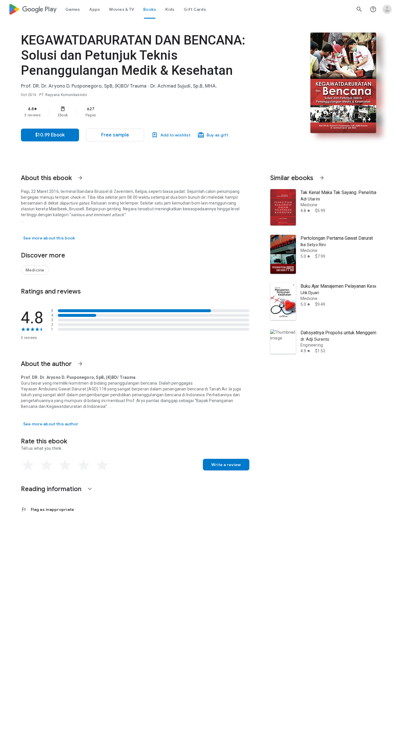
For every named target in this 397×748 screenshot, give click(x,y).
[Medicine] (35, 270)
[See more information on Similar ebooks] (322, 178)
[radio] (28, 465)
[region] (137, 111)
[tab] (73, 9)
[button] (115, 135)
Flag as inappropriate (47, 509)
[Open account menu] (387, 9)
